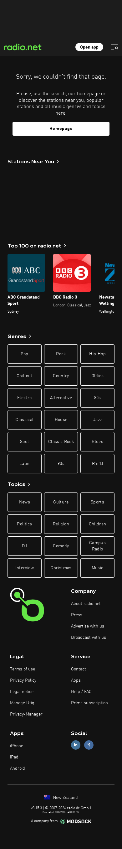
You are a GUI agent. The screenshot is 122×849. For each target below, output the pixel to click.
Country (61, 376)
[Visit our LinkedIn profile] (75, 745)
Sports (97, 502)
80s (97, 398)
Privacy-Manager (26, 714)
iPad (14, 757)
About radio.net (86, 604)
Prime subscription (89, 703)
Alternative (61, 398)
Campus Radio (97, 546)
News (24, 502)
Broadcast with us (88, 637)
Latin (24, 463)
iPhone (16, 746)
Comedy (61, 546)
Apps (76, 680)
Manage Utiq (22, 703)
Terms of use (22, 669)
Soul (24, 442)
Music (98, 568)
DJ (24, 546)
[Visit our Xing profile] (88, 745)
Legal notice (21, 692)
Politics (24, 524)
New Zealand (65, 797)
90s (61, 463)
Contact (78, 669)
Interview (24, 568)
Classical (24, 420)
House (61, 420)
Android (17, 768)
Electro (24, 398)
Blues (97, 442)
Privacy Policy (23, 680)
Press (76, 615)
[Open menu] (114, 47)
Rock (61, 354)
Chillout (25, 376)
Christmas (60, 568)
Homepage (61, 129)
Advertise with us (87, 626)
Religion (61, 524)
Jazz (97, 420)
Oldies (97, 376)
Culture (61, 502)
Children (97, 524)
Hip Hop (97, 354)
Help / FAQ (81, 692)
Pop (24, 354)
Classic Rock (61, 442)
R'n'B (97, 463)
